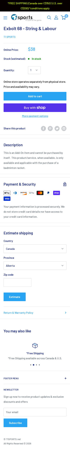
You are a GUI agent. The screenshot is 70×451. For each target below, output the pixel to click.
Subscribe (15, 422)
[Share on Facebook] (43, 128)
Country (8, 240)
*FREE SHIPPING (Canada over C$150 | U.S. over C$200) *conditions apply (35, 6)
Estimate (14, 296)
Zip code (8, 274)
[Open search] (49, 18)
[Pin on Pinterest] (50, 128)
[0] (63, 17)
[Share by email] (63, 128)
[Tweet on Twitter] (57, 128)
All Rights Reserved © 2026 (17, 443)
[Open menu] (5, 17)
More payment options (35, 116)
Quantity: (9, 70)
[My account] (56, 18)
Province (9, 257)
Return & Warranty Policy (18, 312)
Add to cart (35, 96)
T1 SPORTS (9, 36)
